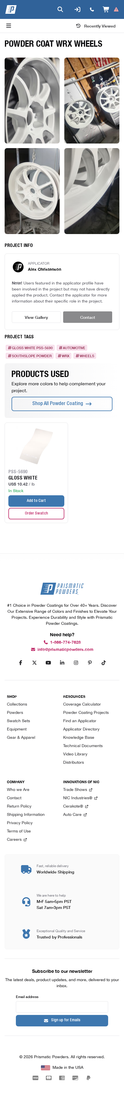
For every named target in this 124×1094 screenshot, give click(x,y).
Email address (27, 996)
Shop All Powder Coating (57, 403)
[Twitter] (34, 663)
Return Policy (19, 807)
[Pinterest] (89, 663)
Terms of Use (19, 831)
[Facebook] (20, 663)
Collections (17, 705)
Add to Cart (36, 501)
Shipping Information (26, 815)
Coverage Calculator (82, 705)
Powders (15, 713)
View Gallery (36, 317)
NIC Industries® (77, 798)
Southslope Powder (32, 355)
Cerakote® (73, 807)
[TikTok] (103, 663)
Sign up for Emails (65, 1020)
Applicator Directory (81, 729)
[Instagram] (76, 663)
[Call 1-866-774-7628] (92, 9)
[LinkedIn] (62, 663)
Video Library (75, 754)
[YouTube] (48, 663)
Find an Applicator (79, 721)
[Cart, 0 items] (111, 9)
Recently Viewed (100, 26)
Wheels (87, 355)
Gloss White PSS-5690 (32, 347)
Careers (14, 840)
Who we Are (18, 790)
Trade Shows (75, 790)
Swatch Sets (18, 721)
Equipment (17, 729)
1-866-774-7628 (65, 642)
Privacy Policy (20, 823)
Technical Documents (83, 746)
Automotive (74, 347)
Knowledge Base (78, 738)
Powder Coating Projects (86, 713)
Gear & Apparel (21, 738)
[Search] (60, 9)
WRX (65, 355)
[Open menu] (8, 25)
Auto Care (72, 815)
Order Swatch (36, 514)
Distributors (73, 763)
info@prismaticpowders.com (65, 650)
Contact (87, 317)
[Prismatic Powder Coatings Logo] (11, 9)
